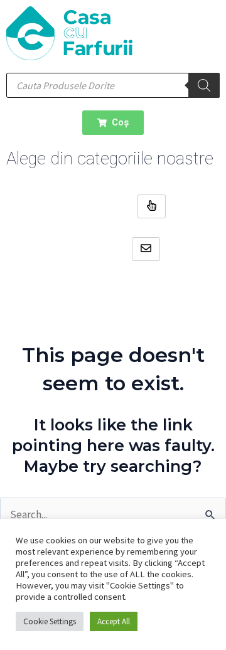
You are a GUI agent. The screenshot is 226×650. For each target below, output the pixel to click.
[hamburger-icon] (151, 206)
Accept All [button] (113, 621)
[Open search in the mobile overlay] (113, 85)
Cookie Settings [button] (49, 621)
